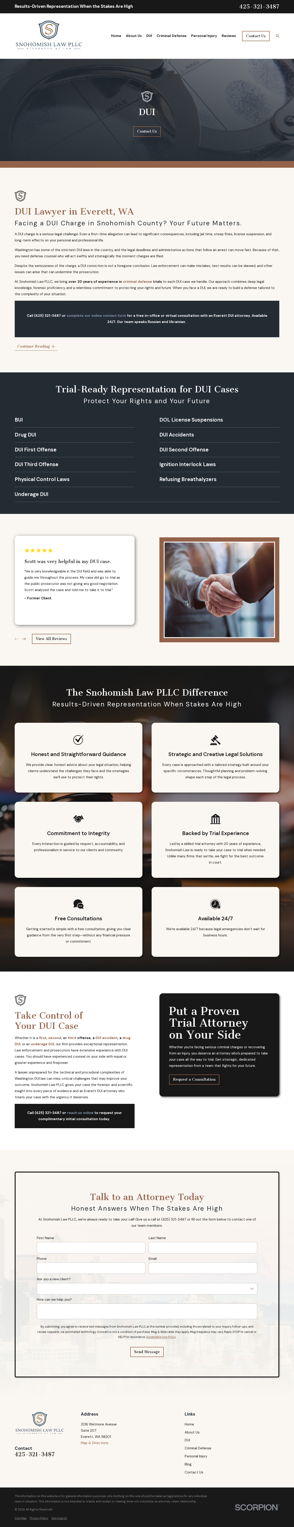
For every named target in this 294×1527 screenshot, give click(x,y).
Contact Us (256, 36)
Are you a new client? (54, 1279)
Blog (188, 1464)
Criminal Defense (198, 1448)
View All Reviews (51, 639)
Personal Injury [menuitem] (204, 36)
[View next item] (24, 639)
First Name (45, 1238)
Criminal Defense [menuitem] (172, 36)
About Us (192, 1432)
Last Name (157, 1238)
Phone (42, 1259)
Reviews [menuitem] (229, 36)
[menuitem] (21, 1518)
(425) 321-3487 (47, 316)
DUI (187, 1440)
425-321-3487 (259, 6)
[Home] (49, 36)
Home (189, 1424)
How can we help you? (54, 1300)
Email (153, 1259)
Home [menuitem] (116, 36)
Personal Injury (196, 1456)
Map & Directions (94, 1443)
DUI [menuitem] (149, 36)
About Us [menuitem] (134, 36)
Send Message (147, 1352)
